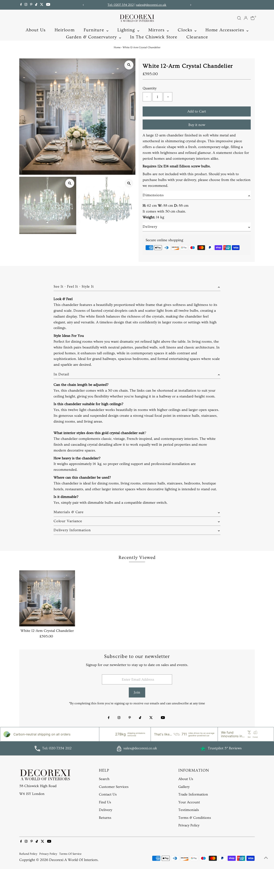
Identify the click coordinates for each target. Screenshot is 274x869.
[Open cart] (253, 18)
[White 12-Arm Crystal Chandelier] (47, 598)
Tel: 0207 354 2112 (121, 5)
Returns (105, 818)
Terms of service (70, 854)
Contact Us (108, 794)
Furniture (95, 30)
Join (137, 692)
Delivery (105, 810)
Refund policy (28, 854)
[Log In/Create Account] (246, 18)
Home (117, 47)
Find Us (105, 802)
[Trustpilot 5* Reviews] (203, 748)
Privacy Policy (188, 825)
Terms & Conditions (194, 818)
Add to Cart (196, 111)
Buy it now (196, 125)
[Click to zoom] (128, 64)
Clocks (186, 30)
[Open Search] (239, 18)
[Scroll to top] (266, 858)
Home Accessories (225, 30)
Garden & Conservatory (92, 37)
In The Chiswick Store (153, 37)
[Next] (190, 4)
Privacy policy (48, 854)
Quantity (149, 88)
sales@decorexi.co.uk (151, 5)
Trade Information (193, 794)
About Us (36, 30)
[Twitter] (41, 5)
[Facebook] (21, 5)
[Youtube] (48, 5)
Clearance (197, 37)
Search (104, 779)
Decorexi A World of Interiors (73, 860)
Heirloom (65, 30)
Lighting (126, 30)
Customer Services (114, 787)
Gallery (184, 787)
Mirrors (157, 30)
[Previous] (83, 4)
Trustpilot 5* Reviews (225, 748)
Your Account (189, 802)
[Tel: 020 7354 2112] (37, 750)
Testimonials (188, 810)
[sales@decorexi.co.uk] (119, 750)
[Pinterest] (31, 5)
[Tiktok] (36, 5)
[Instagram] (25, 5)
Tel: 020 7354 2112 (57, 748)
